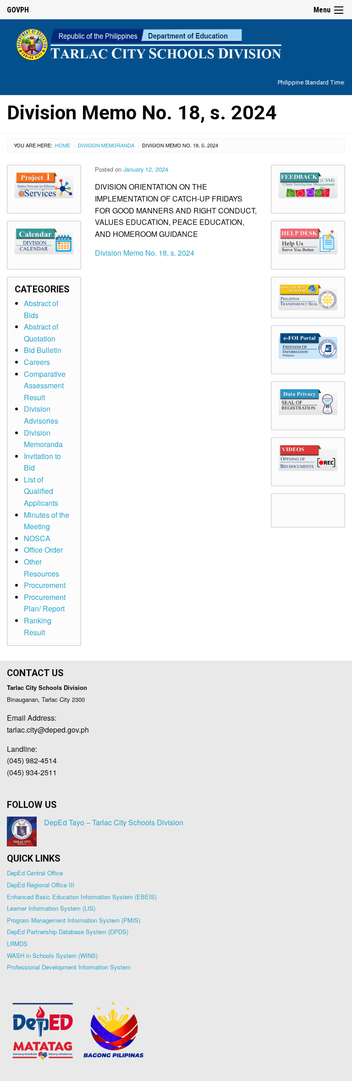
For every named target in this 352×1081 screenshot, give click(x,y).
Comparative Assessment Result (45, 386)
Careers (37, 362)
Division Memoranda (106, 145)
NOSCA (37, 538)
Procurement (45, 585)
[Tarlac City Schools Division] (176, 43)
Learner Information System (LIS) (51, 908)
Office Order (43, 549)
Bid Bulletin (42, 350)
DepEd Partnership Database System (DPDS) (67, 931)
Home (62, 145)
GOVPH (18, 10)
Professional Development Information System (69, 967)
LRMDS (17, 943)
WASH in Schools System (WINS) (52, 955)
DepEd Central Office (35, 872)
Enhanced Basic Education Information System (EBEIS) (82, 896)
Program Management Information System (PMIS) (73, 920)
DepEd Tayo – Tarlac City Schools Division (113, 822)
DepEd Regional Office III (40, 884)
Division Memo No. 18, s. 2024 (144, 252)
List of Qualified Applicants (41, 491)
